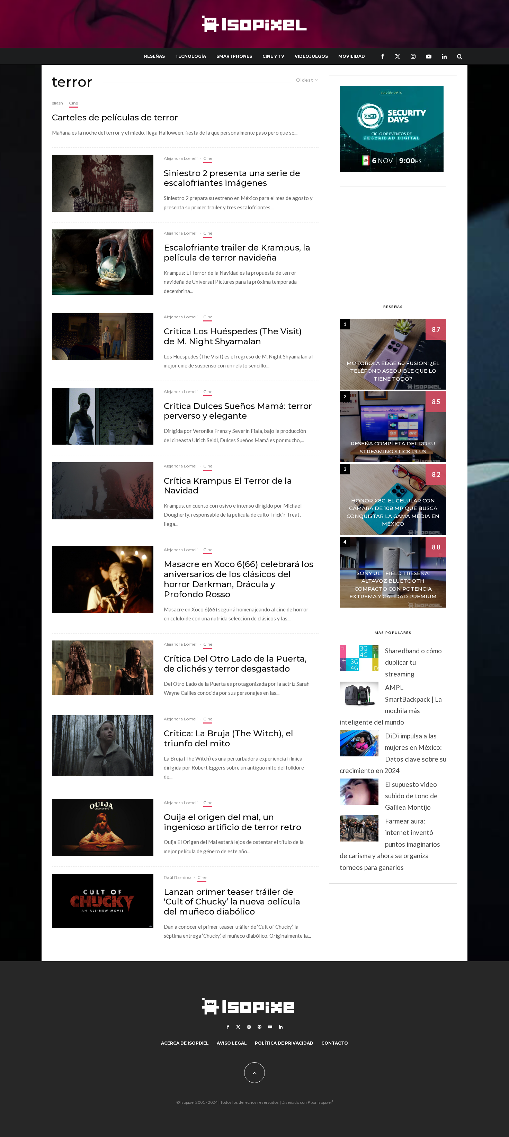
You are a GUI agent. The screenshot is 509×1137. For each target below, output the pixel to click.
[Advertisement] (393, 240)
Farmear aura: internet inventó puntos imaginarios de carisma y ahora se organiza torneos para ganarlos (390, 844)
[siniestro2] (102, 183)
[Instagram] (413, 56)
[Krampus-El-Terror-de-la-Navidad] (102, 262)
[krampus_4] (102, 490)
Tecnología (190, 56)
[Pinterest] (259, 1027)
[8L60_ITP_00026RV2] (102, 336)
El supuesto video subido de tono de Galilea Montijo (411, 795)
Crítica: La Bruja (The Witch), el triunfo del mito (228, 738)
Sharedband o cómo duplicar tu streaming (413, 662)
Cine (73, 103)
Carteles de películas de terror (115, 117)
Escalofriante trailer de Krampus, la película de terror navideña (237, 253)
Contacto (334, 1043)
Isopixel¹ (325, 1102)
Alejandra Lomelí (180, 158)
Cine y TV (273, 56)
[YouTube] (429, 56)
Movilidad (351, 56)
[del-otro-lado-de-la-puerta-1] (102, 667)
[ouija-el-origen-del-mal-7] (102, 827)
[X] (397, 56)
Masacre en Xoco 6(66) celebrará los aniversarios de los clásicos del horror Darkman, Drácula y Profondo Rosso (238, 579)
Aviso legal (232, 1043)
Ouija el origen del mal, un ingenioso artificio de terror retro (232, 822)
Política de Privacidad (284, 1043)
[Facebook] (383, 56)
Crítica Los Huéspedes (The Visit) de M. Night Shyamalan (233, 336)
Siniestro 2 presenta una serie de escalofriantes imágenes (232, 178)
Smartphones (234, 56)
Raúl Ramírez (177, 877)
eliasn (57, 103)
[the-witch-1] (102, 745)
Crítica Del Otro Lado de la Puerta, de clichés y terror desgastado (235, 664)
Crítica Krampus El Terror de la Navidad (228, 486)
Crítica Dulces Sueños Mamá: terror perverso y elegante (238, 411)
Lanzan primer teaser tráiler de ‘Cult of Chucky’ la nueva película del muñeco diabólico (232, 902)
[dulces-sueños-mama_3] (102, 416)
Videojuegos (311, 56)
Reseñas (154, 56)
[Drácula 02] (102, 579)
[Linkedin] (444, 56)
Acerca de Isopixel (185, 1043)
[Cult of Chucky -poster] (102, 901)
